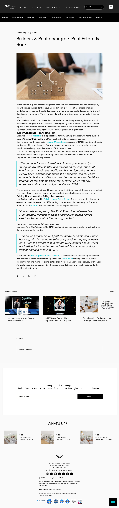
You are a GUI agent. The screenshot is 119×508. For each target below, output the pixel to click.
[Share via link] (35, 276)
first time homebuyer (85, 17)
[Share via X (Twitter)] (23, 276)
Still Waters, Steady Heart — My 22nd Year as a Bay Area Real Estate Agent (58, 319)
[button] (111, 7)
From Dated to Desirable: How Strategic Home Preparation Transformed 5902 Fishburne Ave (97, 319)
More (98, 17)
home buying (70, 17)
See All (111, 291)
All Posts (5, 17)
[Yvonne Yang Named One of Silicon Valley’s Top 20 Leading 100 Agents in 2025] (22, 305)
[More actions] (101, 32)
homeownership (17, 17)
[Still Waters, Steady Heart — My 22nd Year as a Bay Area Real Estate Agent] (59, 305)
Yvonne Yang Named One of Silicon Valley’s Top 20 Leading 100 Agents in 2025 (21, 319)
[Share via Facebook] (18, 276)
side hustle (30, 17)
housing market (56, 17)
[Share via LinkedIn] (29, 276)
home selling (43, 17)
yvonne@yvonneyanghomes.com (61, 470)
